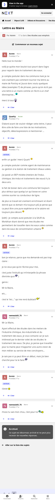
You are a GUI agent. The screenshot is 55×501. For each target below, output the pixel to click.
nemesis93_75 (15, 315)
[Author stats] (52, 55)
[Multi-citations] (3, 107)
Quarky (12, 116)
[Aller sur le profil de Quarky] (4, 117)
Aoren (12, 35)
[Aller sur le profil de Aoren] (3, 35)
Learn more (5, 4)
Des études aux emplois (38, 35)
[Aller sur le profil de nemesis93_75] (4, 316)
